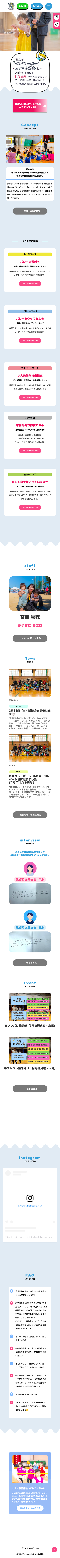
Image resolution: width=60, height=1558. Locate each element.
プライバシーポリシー (30, 1548)
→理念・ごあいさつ (30, 211)
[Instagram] (56, 17)
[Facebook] (56, 24)
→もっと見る (31, 1089)
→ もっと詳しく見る (31, 638)
